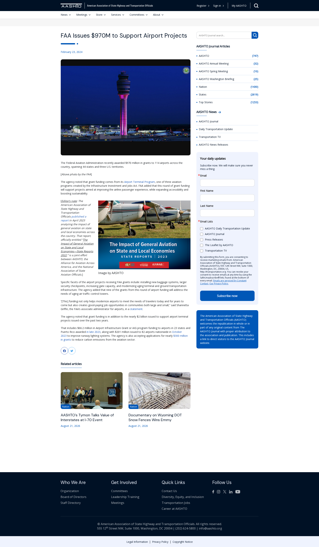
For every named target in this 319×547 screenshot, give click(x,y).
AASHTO (204, 56)
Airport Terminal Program (139, 182)
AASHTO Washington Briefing (216, 79)
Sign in (217, 5)
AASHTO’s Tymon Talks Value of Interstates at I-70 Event (87, 417)
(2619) (254, 94)
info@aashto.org (210, 528)
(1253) (254, 102)
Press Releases (214, 239)
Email (203, 175)
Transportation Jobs (176, 503)
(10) (256, 71)
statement (136, 309)
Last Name (206, 206)
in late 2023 (93, 332)
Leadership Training (125, 497)
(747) (255, 56)
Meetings (81, 14)
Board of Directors (73, 497)
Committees (137, 14)
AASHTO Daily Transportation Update (227, 228)
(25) (256, 79)
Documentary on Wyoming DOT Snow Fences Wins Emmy (155, 417)
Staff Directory (71, 503)
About (156, 14)
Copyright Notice (183, 541)
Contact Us (169, 491)
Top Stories (206, 102)
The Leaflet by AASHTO (219, 245)
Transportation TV (210, 137)
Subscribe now (227, 296)
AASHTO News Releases (213, 144)
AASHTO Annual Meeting (214, 63)
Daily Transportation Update (216, 129)
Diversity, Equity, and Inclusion (183, 497)
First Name (206, 190)
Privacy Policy (160, 541)
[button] (218, 6)
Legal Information (137, 541)
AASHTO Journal (208, 121)
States (202, 94)
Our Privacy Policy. (219, 283)
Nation (203, 86)
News (64, 14)
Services (116, 14)
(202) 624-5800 (185, 528)
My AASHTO (239, 5)
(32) (256, 63)
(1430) (254, 86)
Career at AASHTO (174, 509)
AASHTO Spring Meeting (213, 71)
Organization (70, 491)
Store (99, 14)
